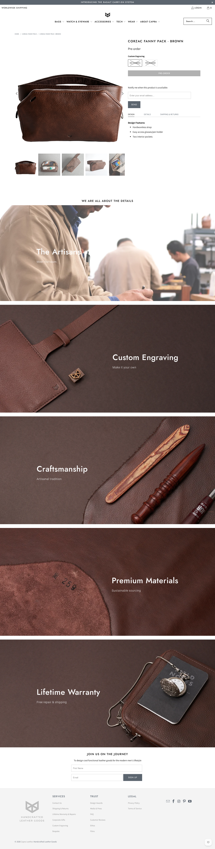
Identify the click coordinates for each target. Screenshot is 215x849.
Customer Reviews (97, 820)
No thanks (135, 63)
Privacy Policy (134, 803)
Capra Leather (27, 841)
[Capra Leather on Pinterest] (184, 801)
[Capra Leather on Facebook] (173, 801)
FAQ (92, 814)
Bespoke (55, 831)
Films (92, 831)
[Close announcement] (212, 3)
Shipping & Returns (169, 114)
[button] (60, 22)
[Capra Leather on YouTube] (190, 801)
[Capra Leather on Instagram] (179, 801)
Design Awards (96, 803)
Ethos (92, 825)
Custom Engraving (60, 825)
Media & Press (96, 808)
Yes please (150, 63)
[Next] (122, 93)
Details (147, 114)
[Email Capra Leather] (168, 801)
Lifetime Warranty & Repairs (64, 814)
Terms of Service (135, 808)
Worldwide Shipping (14, 7)
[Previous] (17, 93)
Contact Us (57, 803)
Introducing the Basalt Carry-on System (107, 2)
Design (131, 114)
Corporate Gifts (58, 820)
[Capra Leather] (107, 15)
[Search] (208, 21)
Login (198, 7)
